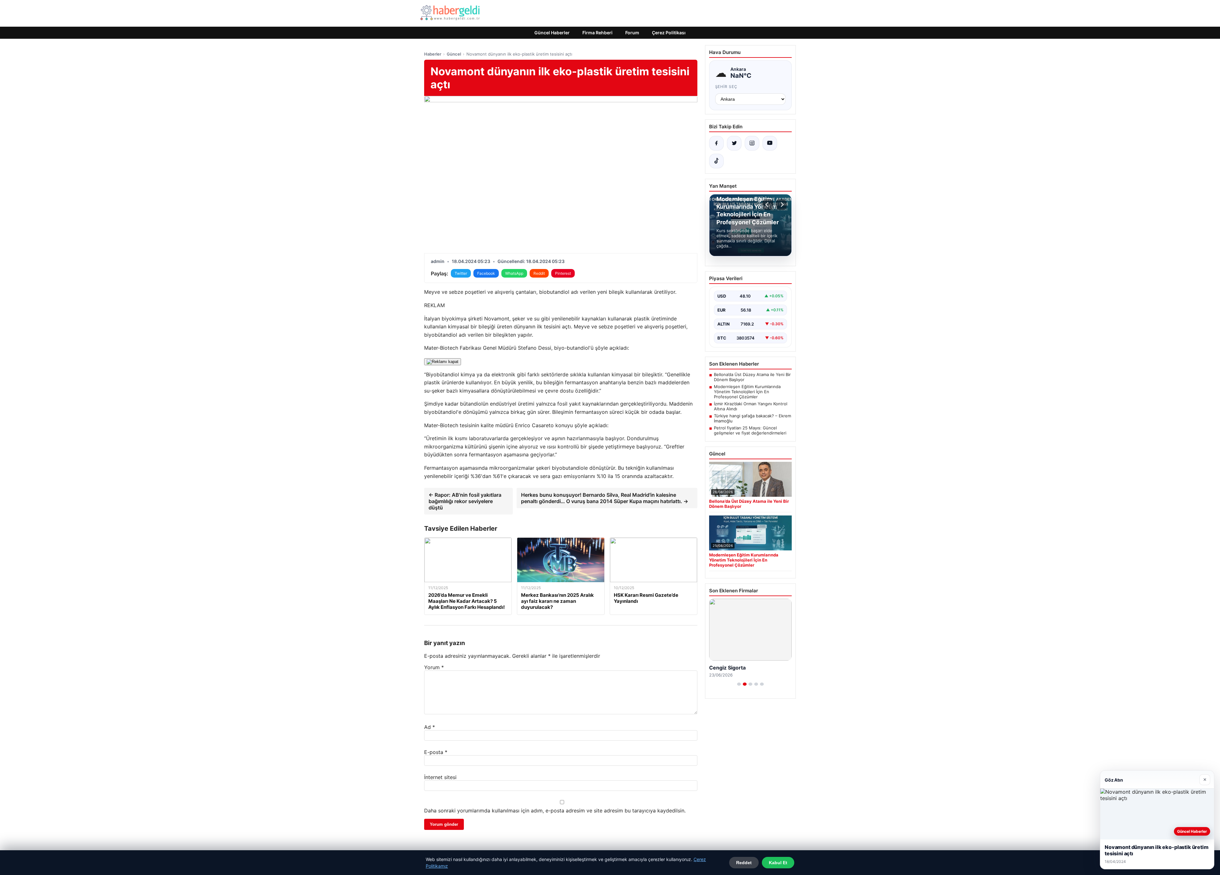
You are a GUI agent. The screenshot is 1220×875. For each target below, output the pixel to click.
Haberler (432, 54)
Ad (429, 727)
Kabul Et (778, 862)
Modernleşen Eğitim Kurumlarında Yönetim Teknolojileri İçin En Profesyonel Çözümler (747, 391)
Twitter (461, 273)
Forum (632, 32)
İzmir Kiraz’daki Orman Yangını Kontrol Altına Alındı (750, 406)
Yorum (434, 667)
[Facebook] (716, 143)
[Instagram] (752, 143)
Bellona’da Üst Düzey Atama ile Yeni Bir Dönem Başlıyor (752, 377)
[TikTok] (716, 161)
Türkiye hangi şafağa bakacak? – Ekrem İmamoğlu (752, 418)
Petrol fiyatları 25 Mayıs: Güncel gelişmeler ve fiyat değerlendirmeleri (750, 430)
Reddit (539, 273)
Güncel (454, 54)
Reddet (744, 862)
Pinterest (563, 273)
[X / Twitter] (734, 143)
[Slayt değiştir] (739, 684)
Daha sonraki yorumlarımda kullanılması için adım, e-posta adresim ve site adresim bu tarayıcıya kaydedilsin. (555, 810)
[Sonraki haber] (781, 204)
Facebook (486, 273)
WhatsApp (514, 273)
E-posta (435, 752)
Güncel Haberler (552, 32)
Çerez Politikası (669, 32)
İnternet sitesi (440, 777)
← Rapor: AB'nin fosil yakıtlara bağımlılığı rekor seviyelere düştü (465, 501)
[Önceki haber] (767, 204)
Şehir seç (726, 86)
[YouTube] (769, 143)
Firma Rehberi (597, 32)
